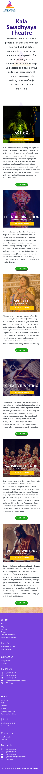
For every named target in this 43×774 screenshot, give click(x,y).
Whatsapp (9, 683)
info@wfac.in (5, 660)
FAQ (2, 626)
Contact (4, 663)
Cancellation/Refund (8, 634)
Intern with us (6, 649)
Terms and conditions (8, 637)
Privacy (3, 632)
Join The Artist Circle (8, 646)
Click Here (21, 185)
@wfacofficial (11, 672)
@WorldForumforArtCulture (16, 680)
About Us (4, 624)
